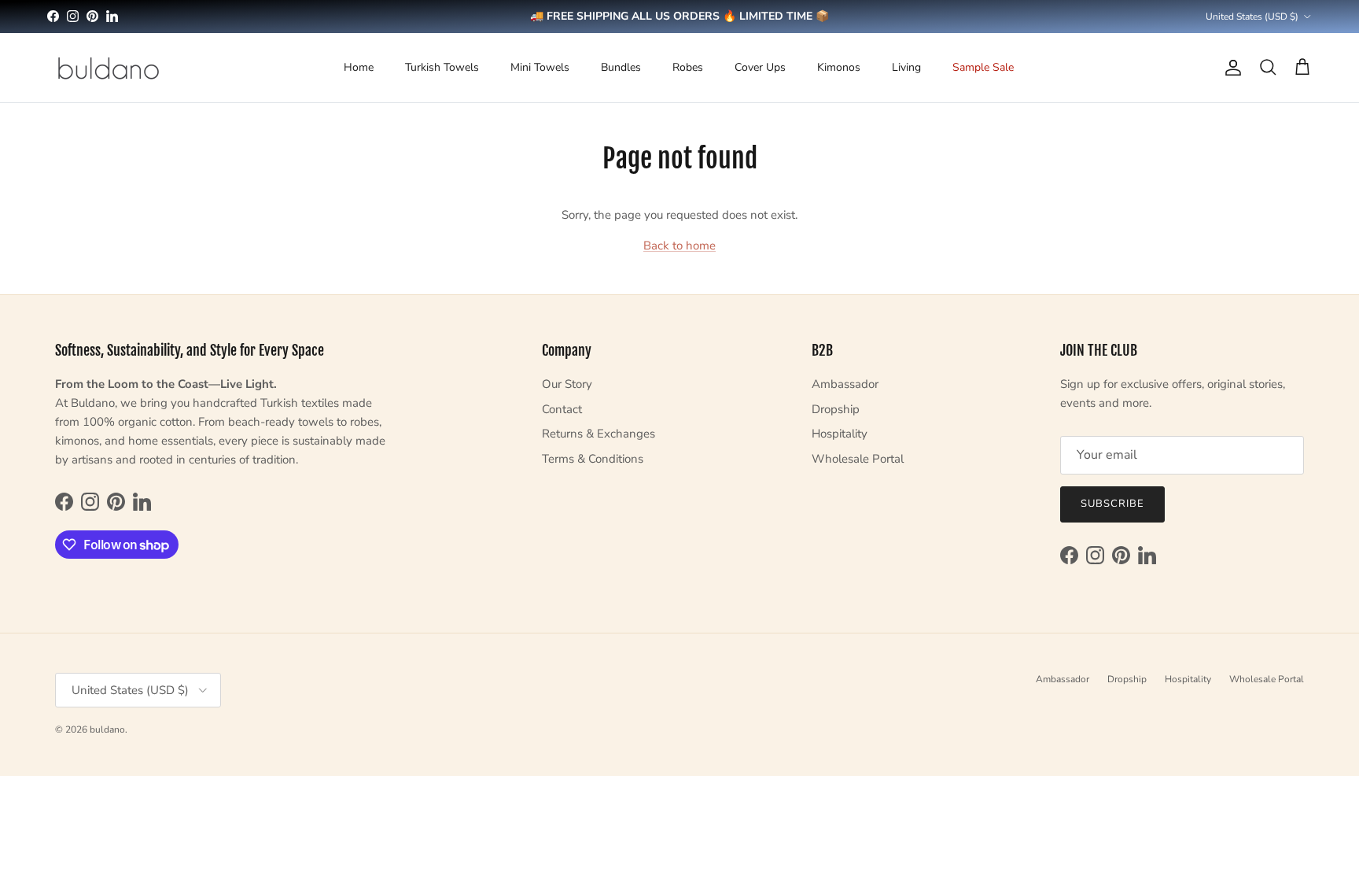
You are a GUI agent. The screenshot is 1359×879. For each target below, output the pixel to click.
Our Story (567, 384)
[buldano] (108, 68)
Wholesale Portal (858, 459)
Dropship (836, 409)
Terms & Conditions (592, 459)
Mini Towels (539, 67)
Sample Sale (983, 67)
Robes (687, 67)
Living (906, 67)
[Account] (1230, 67)
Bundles (621, 67)
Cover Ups (760, 67)
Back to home (679, 245)
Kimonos (838, 67)
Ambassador (845, 384)
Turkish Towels (442, 67)
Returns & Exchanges (598, 433)
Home (359, 67)
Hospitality (839, 433)
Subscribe (1112, 504)
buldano (107, 729)
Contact (562, 409)
